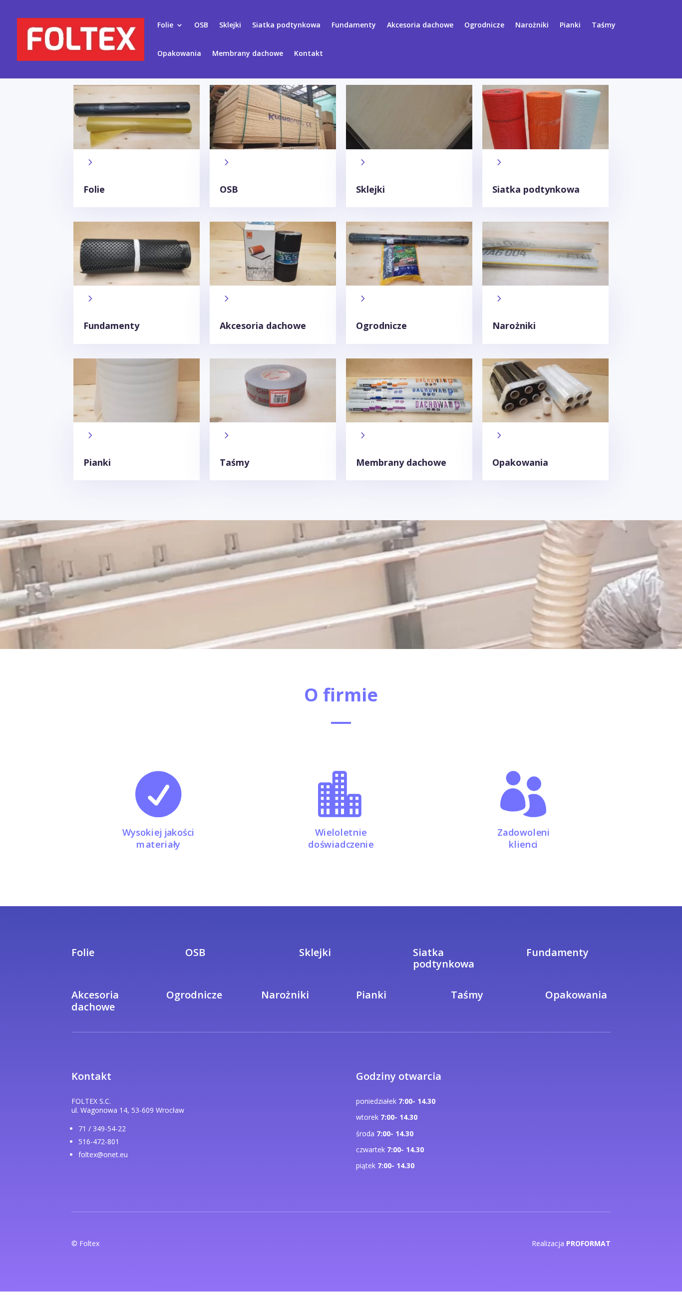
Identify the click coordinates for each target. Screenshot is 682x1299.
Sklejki (230, 25)
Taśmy (604, 25)
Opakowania (179, 54)
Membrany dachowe (247, 54)
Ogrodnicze (484, 25)
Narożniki (532, 25)
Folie (165, 25)
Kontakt (308, 54)
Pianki (570, 25)
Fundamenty (354, 25)
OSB (201, 25)
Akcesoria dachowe (420, 25)
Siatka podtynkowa (286, 25)
